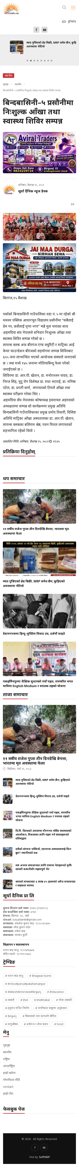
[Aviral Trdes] (39, 152)
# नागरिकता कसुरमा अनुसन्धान (51, 1008)
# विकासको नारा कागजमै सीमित (39, 1016)
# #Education (55, 992)
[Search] (64, 7)
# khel (24, 1000)
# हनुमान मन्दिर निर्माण (17, 1008)
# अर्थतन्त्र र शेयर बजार (36, 1024)
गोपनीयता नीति (11, 1080)
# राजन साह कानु (14, 975)
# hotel (58, 1024)
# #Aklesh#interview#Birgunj (23, 992)
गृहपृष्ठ (5, 84)
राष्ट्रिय (6, 1059)
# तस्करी (9, 1000)
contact (8, 1087)
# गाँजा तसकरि (64, 1000)
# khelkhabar (42, 1000)
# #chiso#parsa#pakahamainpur (25, 984)
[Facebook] (36, 30)
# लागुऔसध (11, 1024)
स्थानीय (18, 84)
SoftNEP (44, 1157)
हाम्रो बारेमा (9, 1073)
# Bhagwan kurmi (40, 975)
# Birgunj (10, 1016)
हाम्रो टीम (8, 1093)
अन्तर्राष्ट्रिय (9, 1066)
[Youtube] (44, 30)
